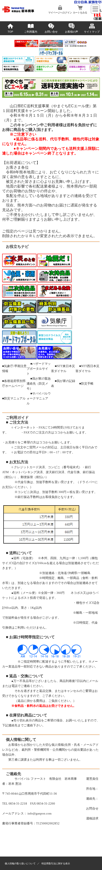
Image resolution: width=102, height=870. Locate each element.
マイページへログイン (60, 12)
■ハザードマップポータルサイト (39, 368)
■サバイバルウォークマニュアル (39, 398)
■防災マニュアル (14, 398)
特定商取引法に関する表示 (56, 863)
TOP (10, 31)
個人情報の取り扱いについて (20, 863)
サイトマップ (92, 31)
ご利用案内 (30, 31)
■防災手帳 (86, 383)
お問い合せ (51, 31)
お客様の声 (71, 31)
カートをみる (80, 12)
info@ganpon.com (39, 813)
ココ (57, 432)
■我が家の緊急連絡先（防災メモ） (39, 383)
